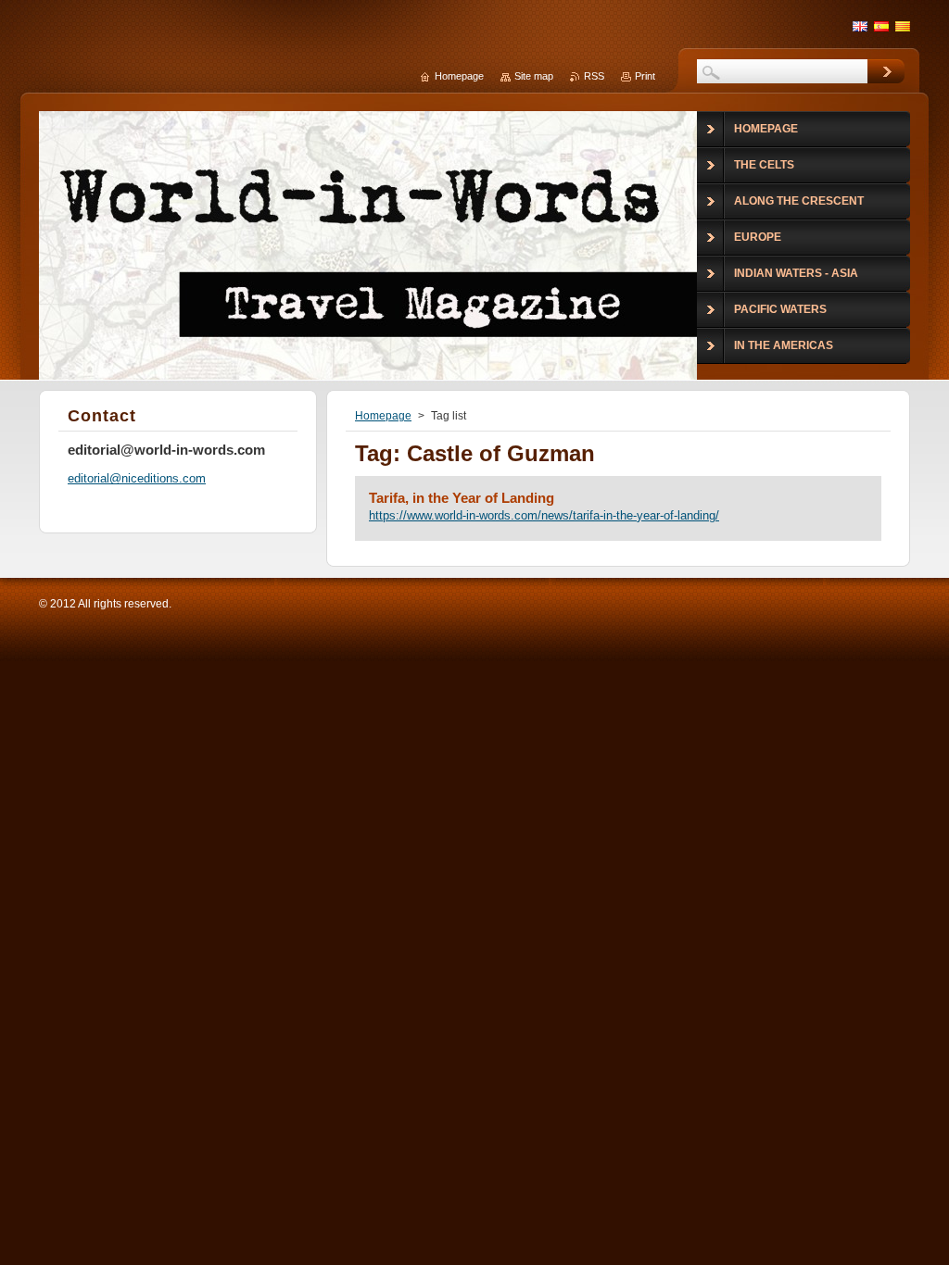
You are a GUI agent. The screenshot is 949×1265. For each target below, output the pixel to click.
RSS (594, 75)
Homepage (383, 415)
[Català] (902, 26)
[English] (860, 26)
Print (645, 75)
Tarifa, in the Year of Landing (461, 498)
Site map (533, 75)
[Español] (881, 26)
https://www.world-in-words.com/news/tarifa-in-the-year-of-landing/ (544, 515)
